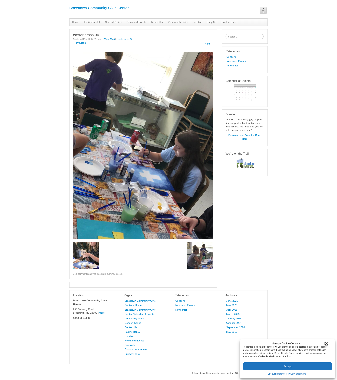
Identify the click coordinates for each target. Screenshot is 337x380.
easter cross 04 (125, 39)
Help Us (211, 22)
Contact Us (131, 327)
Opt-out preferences (277, 374)
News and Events (136, 22)
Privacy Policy (132, 353)
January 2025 (234, 318)
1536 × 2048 (109, 39)
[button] (326, 343)
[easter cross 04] (143, 145)
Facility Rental (92, 22)
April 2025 (231, 309)
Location (197, 22)
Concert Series (113, 22)
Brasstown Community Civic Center (99, 8)
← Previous (79, 42)
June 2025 (232, 300)
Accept (287, 366)
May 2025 (231, 305)
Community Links (177, 22)
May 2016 (231, 331)
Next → (209, 43)
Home (75, 22)
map (101, 312)
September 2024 (235, 327)
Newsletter (157, 22)
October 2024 (234, 322)
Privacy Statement (297, 374)
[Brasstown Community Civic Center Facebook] (263, 10)
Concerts (231, 56)
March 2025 (233, 314)
